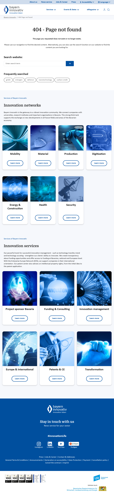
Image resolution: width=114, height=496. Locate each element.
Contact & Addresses (66, 457)
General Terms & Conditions (16, 460)
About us (33, 2)
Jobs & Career (61, 2)
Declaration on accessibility (56, 460)
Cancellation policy (100, 460)
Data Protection (75, 460)
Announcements (36, 460)
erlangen (18, 80)
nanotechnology (45, 80)
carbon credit (62, 80)
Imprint (66, 463)
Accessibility (87, 2)
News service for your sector (57, 426)
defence (30, 80)
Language (104, 2)
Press (73, 2)
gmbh (8, 80)
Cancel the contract (53, 463)
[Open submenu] (55, 9)
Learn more (15, 163)
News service (46, 2)
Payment (87, 460)
